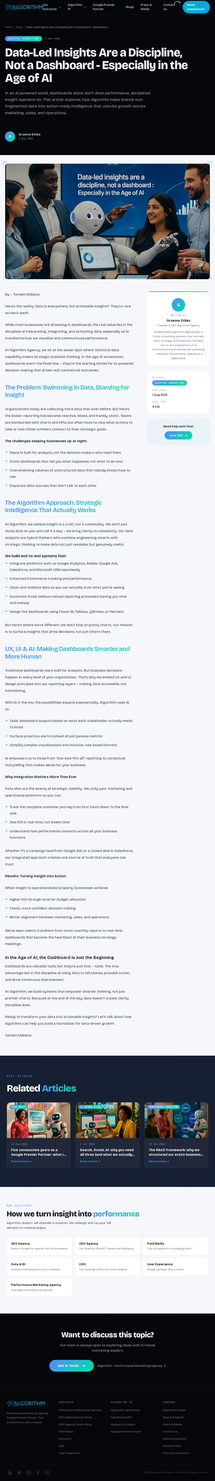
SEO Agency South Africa (75, 1417)
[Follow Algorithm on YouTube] (47, 1472)
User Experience (69, 1453)
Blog (19, 27)
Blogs (130, 7)
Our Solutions (50, 7)
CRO (61, 1446)
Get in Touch (68, 1366)
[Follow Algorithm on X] (19, 1472)
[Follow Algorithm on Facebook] (37, 1472)
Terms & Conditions (176, 1453)
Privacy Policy (172, 1446)
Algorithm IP (75, 7)
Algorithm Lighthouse (125, 1410)
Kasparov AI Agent (123, 1424)
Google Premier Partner (104, 7)
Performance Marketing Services (80, 1410)
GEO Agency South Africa (75, 1424)
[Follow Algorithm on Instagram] (28, 1472)
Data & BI (65, 1439)
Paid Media (66, 1431)
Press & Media (146, 7)
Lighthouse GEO (121, 1417)
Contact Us (169, 7)
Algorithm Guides (174, 1410)
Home (8, 27)
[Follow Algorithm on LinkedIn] (10, 1472)
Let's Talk (176, 435)
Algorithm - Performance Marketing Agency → (131, 1366)
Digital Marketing (170, 382)
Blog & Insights (173, 1417)
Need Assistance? (196, 7)
